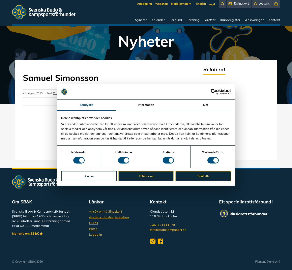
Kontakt (274, 20)
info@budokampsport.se (168, 230)
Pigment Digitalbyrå (267, 261)
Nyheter (141, 20)
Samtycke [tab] (86, 104)
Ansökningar (254, 20)
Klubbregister (230, 20)
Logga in (95, 234)
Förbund (176, 20)
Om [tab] (205, 104)
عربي (212, 4)
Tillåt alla (203, 176)
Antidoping (144, 4)
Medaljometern (181, 4)
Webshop (161, 4)
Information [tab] (146, 104)
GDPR (93, 223)
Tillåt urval (146, 176)
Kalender (158, 20)
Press (93, 229)
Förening (193, 20)
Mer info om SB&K (25, 233)
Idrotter (210, 20)
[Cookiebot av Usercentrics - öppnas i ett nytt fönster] (213, 92)
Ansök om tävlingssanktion (109, 217)
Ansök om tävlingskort (105, 211)
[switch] (123, 160)
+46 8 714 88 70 (162, 225)
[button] (239, 4)
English (201, 4)
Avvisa (89, 176)
